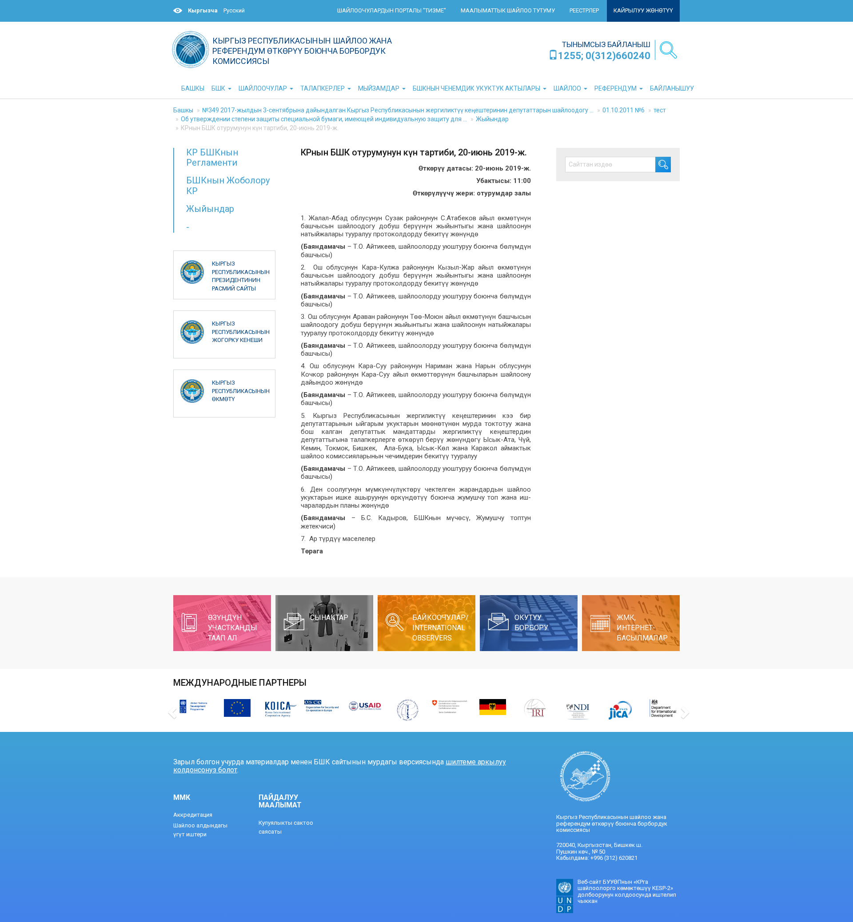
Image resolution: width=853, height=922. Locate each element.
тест (660, 110)
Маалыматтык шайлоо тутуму (508, 10)
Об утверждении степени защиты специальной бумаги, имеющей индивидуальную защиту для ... (324, 119)
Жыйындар (492, 119)
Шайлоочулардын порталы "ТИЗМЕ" (391, 10)
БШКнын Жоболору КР (228, 185)
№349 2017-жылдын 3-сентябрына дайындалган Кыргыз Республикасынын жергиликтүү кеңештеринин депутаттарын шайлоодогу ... (398, 110)
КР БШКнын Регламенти (212, 157)
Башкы (183, 110)
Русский (234, 10)
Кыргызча (203, 10)
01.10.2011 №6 (623, 110)
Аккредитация (192, 814)
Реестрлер (584, 10)
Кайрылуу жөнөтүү (643, 10)
